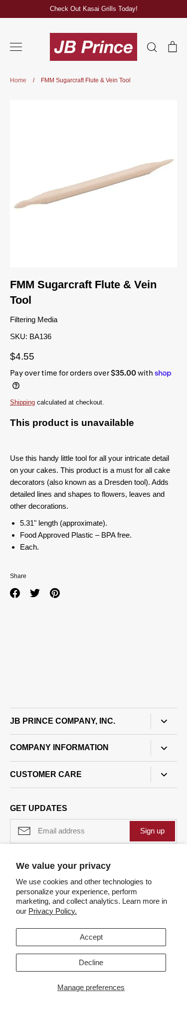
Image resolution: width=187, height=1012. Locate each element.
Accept (91, 937)
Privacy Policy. (52, 911)
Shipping (22, 402)
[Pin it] (55, 593)
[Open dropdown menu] (164, 721)
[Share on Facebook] (15, 593)
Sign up (152, 830)
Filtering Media (33, 319)
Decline (91, 962)
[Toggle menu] (16, 46)
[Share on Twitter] (35, 593)
